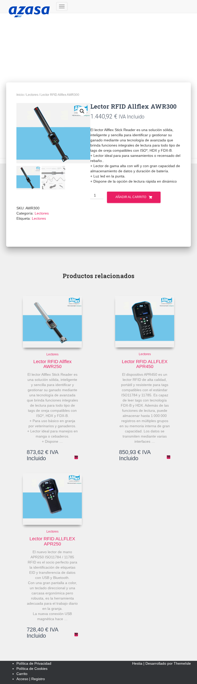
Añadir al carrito (130, 197)
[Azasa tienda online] (29, 6)
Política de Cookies (31, 668)
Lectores (32, 95)
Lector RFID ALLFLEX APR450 (145, 364)
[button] (82, 111)
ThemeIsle (182, 663)
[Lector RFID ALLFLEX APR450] (144, 321)
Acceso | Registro (30, 679)
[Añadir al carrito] (76, 457)
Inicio (20, 95)
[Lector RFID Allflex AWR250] (52, 321)
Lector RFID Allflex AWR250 (52, 364)
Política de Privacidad (33, 663)
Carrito (21, 674)
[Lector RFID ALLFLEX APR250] (52, 499)
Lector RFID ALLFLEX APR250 (52, 541)
